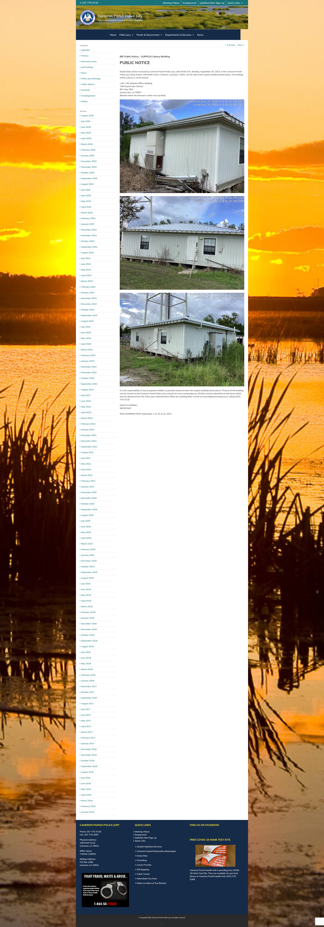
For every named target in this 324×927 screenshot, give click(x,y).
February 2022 (88, 424)
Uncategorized (88, 95)
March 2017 (87, 732)
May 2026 (86, 132)
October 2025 (87, 172)
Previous (231, 45)
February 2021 (88, 481)
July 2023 (85, 326)
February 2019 (88, 612)
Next (240, 45)
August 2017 (87, 703)
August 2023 (87, 321)
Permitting (142, 860)
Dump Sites (142, 855)
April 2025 (86, 207)
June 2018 (86, 658)
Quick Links (140, 840)
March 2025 (87, 212)
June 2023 (86, 332)
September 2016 (89, 766)
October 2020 (87, 503)
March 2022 (87, 418)
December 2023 (89, 298)
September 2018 (89, 640)
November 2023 (89, 304)
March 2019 (87, 606)
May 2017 (86, 720)
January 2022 (87, 429)
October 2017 (87, 692)
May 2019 (86, 595)
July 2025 (85, 189)
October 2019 (87, 566)
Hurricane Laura (89, 61)
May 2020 (86, 532)
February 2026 (88, 150)
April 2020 (86, 538)
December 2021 (89, 435)
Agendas (85, 50)
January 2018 (87, 680)
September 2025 (89, 178)
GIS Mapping (143, 869)
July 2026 (85, 121)
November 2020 (89, 498)
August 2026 (87, 115)
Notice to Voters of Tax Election (151, 883)
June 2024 (86, 264)
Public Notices (88, 84)
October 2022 (87, 378)
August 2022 (87, 389)
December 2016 (89, 749)
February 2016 (88, 806)
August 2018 (87, 646)
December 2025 (89, 161)
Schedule (85, 90)
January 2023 (87, 361)
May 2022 (86, 406)
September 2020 (89, 509)
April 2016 (86, 795)
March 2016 (87, 800)
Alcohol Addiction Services (149, 846)
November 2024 (89, 235)
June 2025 (86, 195)
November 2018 (89, 629)
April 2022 (86, 412)
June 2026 (86, 127)
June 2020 (86, 526)
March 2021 (87, 475)
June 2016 (86, 783)
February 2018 (88, 675)
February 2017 (88, 737)
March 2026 (87, 144)
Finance (85, 55)
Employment (141, 834)
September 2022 (89, 384)
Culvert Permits (144, 865)
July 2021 (85, 458)
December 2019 (89, 561)
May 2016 (86, 789)
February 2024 (88, 287)
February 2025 (88, 218)
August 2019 (87, 578)
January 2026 (87, 155)
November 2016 (89, 755)
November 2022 (89, 372)
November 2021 (89, 441)
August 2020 (87, 515)
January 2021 (87, 486)
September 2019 (89, 572)
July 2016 (85, 777)
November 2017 (89, 686)
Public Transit (143, 874)
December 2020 (89, 492)
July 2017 (85, 709)
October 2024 (87, 241)
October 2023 (87, 309)
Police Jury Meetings (90, 78)
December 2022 (89, 366)
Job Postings (87, 67)
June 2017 (86, 715)
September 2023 (89, 315)
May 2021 (86, 463)
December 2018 (89, 623)
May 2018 (86, 663)
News (84, 73)
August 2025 (87, 184)
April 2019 (86, 600)
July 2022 (85, 395)
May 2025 (86, 201)
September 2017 (89, 698)
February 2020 (88, 549)
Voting (84, 101)
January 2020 (87, 555)
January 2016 (87, 812)
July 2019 (85, 583)
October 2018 (87, 635)
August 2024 (87, 252)
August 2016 (87, 772)
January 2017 (87, 743)
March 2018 (87, 669)
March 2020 (87, 543)
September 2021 (89, 446)
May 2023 (86, 338)
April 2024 (86, 275)
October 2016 (87, 760)
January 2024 (87, 292)
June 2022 (86, 401)
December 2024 (89, 229)
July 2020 (85, 521)
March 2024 (87, 281)
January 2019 (87, 618)
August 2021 (87, 452)
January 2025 (87, 224)
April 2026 (86, 138)
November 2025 (89, 167)
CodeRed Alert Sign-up (146, 837)
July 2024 (85, 258)
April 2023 (86, 344)
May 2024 (86, 269)
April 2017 (86, 726)
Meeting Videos (142, 831)
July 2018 (85, 652)
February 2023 (88, 355)
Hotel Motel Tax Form (147, 878)
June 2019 (86, 589)
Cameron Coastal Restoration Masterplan (156, 851)
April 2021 (86, 469)
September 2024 (89, 247)
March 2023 (87, 349)
